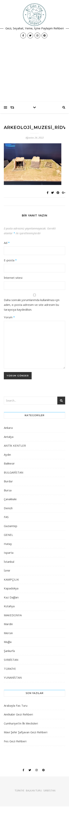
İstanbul (9, 562)
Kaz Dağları (11, 597)
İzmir (7, 570)
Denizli (8, 508)
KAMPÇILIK (11, 579)
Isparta (8, 552)
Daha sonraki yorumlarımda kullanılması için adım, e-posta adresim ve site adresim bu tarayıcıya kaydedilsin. (31, 304)
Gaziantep (10, 526)
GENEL (8, 535)
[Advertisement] (34, 72)
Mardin (8, 624)
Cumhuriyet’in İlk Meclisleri (21, 723)
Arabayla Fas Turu (15, 705)
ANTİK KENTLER (15, 445)
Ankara (8, 428)
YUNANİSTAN (13, 677)
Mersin (8, 633)
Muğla (8, 642)
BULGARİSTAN (13, 472)
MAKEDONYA (13, 615)
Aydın (7, 454)
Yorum (9, 317)
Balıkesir (9, 463)
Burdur (8, 481)
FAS (6, 517)
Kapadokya (11, 588)
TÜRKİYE (10, 669)
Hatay (8, 544)
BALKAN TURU (34, 790)
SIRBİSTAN (11, 660)
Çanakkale (10, 499)
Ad (7, 243)
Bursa (8, 490)
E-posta (10, 260)
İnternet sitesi (13, 278)
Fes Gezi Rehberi (15, 741)
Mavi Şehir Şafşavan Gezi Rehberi (25, 732)
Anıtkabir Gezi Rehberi (18, 714)
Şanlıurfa (9, 651)
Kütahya (9, 606)
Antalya (8, 437)
